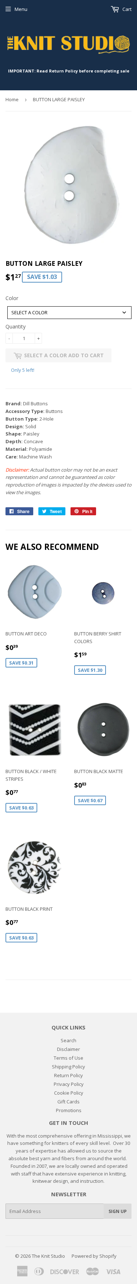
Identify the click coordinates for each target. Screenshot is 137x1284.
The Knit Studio (48, 1256)
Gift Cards (68, 1101)
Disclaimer (68, 1049)
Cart (126, 9)
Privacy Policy (69, 1084)
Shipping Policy (68, 1066)
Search (68, 1040)
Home (12, 99)
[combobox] (69, 312)
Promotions (68, 1110)
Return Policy (68, 1075)
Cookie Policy (68, 1093)
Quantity (15, 326)
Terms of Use (68, 1058)
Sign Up (118, 1211)
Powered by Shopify (94, 1256)
